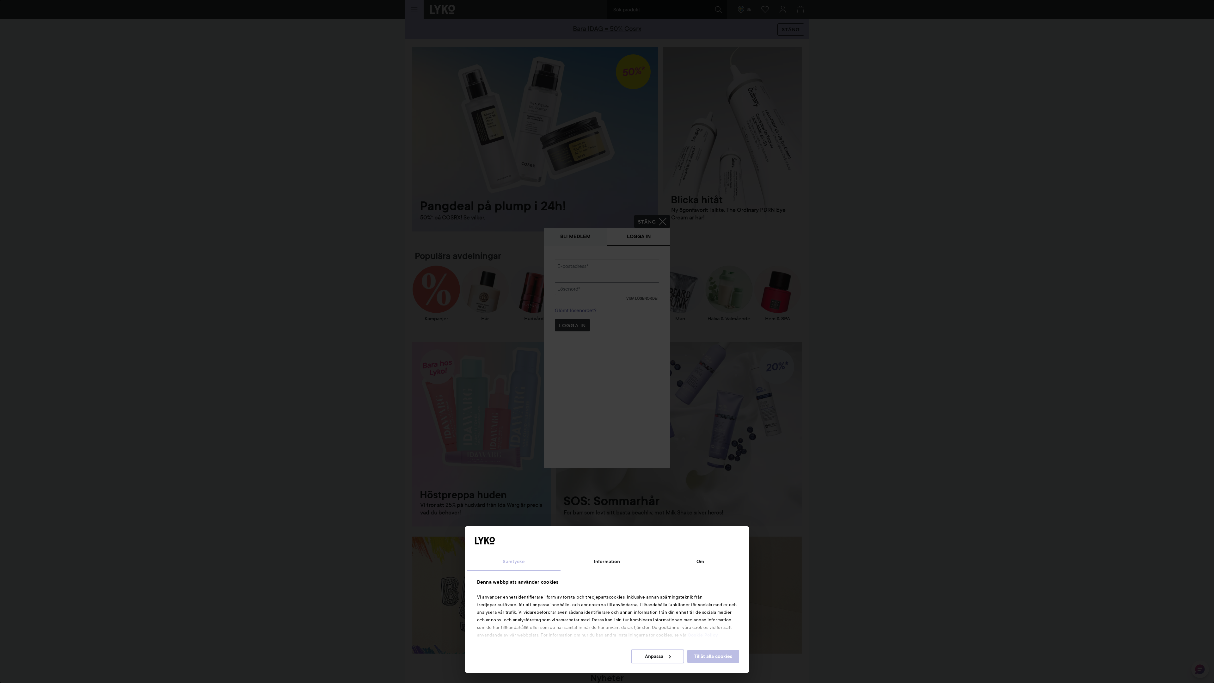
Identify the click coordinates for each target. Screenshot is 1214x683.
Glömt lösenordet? (576, 310)
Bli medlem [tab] (575, 236)
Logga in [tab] (639, 236)
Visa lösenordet (642, 298)
